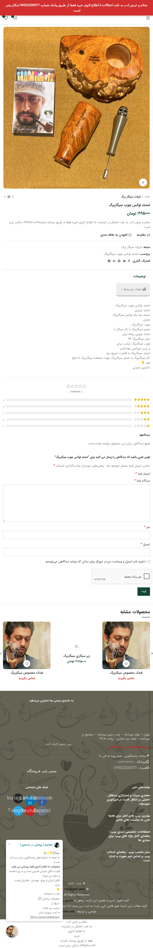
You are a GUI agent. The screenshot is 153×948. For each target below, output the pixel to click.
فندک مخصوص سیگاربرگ (126, 673)
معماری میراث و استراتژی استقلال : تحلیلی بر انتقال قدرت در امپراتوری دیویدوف (128, 799)
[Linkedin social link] (114, 261)
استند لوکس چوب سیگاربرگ (121, 254)
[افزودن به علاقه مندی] (126, 663)
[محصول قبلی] (13, 197)
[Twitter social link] (124, 261)
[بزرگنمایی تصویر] (143, 182)
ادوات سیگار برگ (131, 197)
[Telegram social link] (109, 261)
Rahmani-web (66, 911)
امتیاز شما (142, 473)
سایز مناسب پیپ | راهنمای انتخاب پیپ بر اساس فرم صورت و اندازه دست (128, 856)
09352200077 (125, 767)
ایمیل (145, 544)
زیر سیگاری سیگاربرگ (76, 656)
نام (147, 527)
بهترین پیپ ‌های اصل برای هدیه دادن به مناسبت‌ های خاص (129, 817)
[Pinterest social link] (119, 261)
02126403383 (126, 762)
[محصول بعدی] (5, 197)
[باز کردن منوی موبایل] (148, 18)
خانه (147, 197)
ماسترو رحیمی (64, 900)
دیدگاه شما (142, 480)
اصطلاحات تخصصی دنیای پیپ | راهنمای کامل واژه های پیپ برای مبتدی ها (129, 836)
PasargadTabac (75, 889)
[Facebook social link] (129, 261)
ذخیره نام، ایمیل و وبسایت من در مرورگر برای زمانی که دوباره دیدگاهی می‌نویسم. (95, 561)
